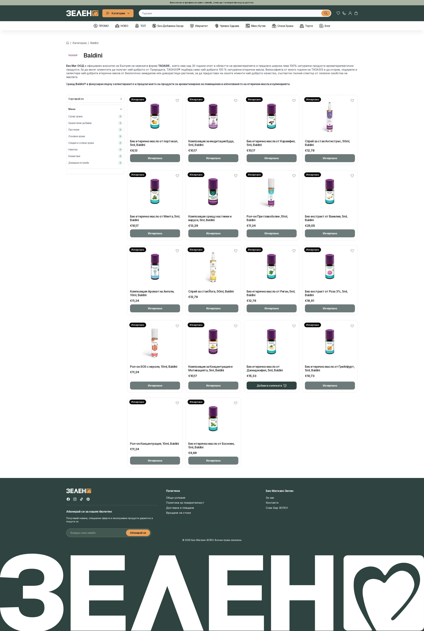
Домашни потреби (78, 162)
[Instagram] (75, 499)
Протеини (73, 129)
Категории (118, 13)
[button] (356, 13)
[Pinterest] (88, 499)
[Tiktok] (81, 499)
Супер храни (75, 116)
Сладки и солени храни (81, 142)
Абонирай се (138, 532)
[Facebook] (68, 499)
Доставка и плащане (180, 507)
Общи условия (175, 497)
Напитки (72, 149)
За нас (270, 497)
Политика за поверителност (185, 502)
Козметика (74, 156)
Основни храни (76, 136)
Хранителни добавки (80, 123)
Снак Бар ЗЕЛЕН (277, 507)
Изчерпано (155, 158)
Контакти (272, 502)
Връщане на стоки (178, 512)
